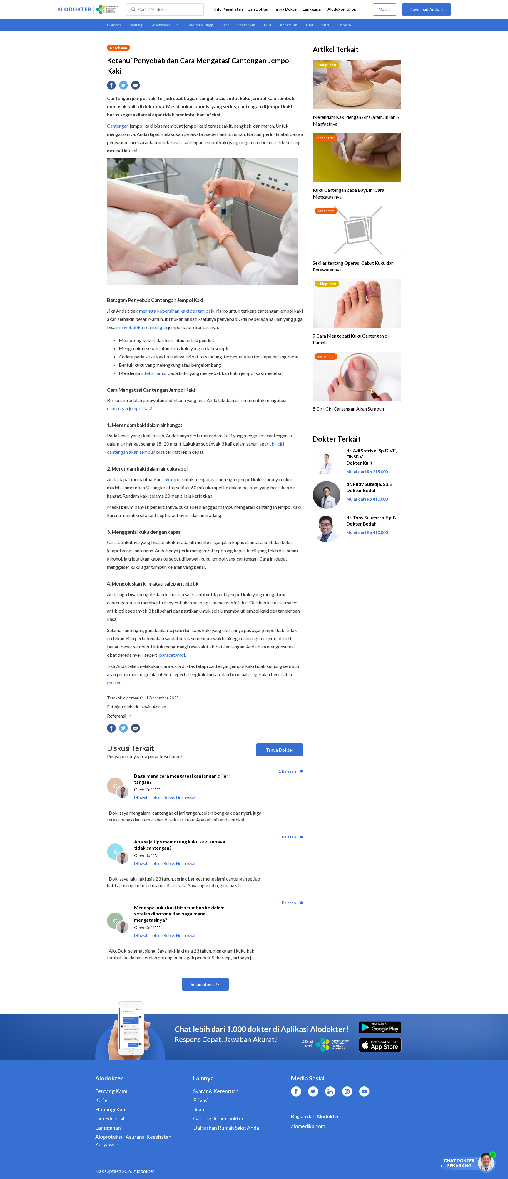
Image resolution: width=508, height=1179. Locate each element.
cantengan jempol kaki (129, 408)
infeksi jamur (154, 373)
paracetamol (172, 655)
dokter (114, 682)
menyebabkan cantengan (141, 327)
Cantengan (118, 126)
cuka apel (171, 479)
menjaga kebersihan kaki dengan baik (177, 310)
